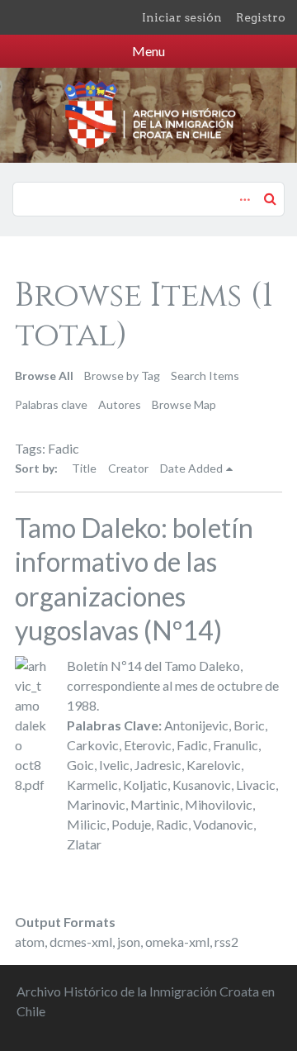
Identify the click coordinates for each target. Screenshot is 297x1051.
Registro (260, 17)
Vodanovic (223, 824)
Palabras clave (51, 404)
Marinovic (96, 804)
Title (84, 468)
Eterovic (148, 745)
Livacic (256, 784)
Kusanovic (201, 784)
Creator (128, 468)
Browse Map (184, 404)
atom (30, 941)
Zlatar (84, 844)
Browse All (44, 376)
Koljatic (145, 784)
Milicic (86, 824)
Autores (119, 404)
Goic (80, 765)
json (128, 941)
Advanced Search (242, 191)
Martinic (155, 804)
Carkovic (93, 745)
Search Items (205, 376)
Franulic (235, 745)
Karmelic (92, 784)
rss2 (226, 941)
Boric (249, 725)
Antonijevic (196, 725)
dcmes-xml (81, 941)
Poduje (131, 824)
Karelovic (213, 765)
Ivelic (114, 765)
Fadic (192, 745)
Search (269, 198)
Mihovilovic (218, 804)
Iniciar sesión (182, 17)
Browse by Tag (122, 376)
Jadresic (158, 765)
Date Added (191, 468)
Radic (172, 824)
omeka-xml (177, 941)
